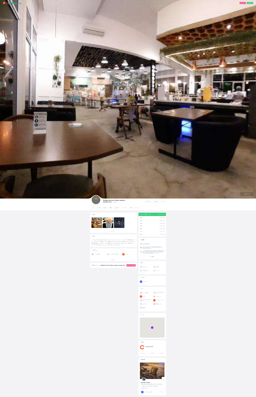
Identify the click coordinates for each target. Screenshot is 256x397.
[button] (163, 378)
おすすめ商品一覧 (211, 2)
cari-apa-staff (149, 346)
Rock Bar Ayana (145, 382)
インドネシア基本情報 (221, 2)
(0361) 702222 (145, 388)
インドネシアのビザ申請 (232, 2)
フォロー (162, 353)
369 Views (147, 364)
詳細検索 (203, 2)
